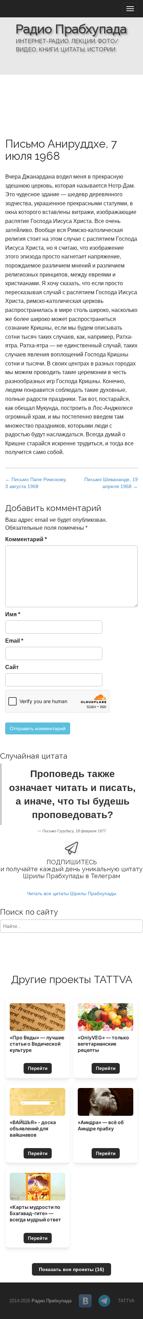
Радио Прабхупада (71, 29)
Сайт (12, 667)
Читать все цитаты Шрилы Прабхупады (71, 893)
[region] (71, 37)
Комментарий (26, 539)
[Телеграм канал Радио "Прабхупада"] (105, 1301)
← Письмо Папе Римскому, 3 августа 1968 (36, 483)
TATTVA (126, 1300)
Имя (12, 614)
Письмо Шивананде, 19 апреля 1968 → (111, 483)
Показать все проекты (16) (71, 1269)
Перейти (38, 1068)
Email (14, 641)
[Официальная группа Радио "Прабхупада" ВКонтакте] (86, 1301)
